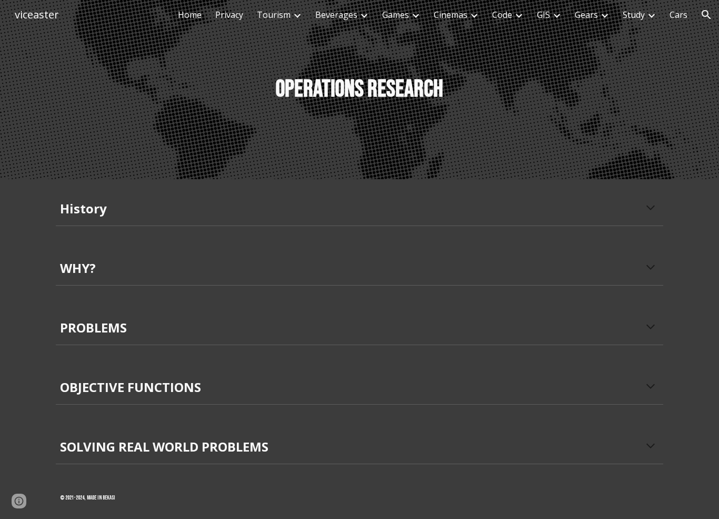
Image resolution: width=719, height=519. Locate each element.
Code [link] (502, 15)
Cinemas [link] (450, 15)
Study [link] (634, 15)
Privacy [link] (229, 15)
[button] (706, 14)
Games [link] (395, 15)
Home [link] (190, 15)
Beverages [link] (336, 15)
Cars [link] (678, 15)
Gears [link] (586, 15)
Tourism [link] (274, 15)
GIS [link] (543, 15)
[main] (359, 90)
